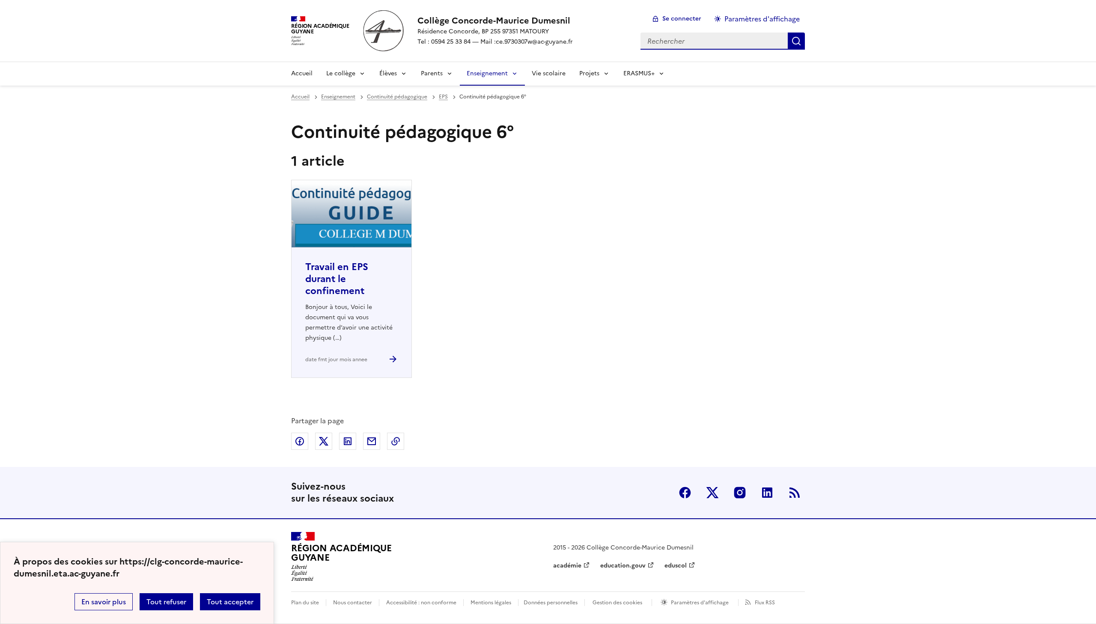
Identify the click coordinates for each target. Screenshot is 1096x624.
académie (567, 565)
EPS (443, 97)
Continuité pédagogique (397, 97)
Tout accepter (230, 602)
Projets (589, 73)
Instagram (740, 492)
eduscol (675, 565)
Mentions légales (491, 602)
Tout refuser (166, 602)
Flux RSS (765, 602)
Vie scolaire (549, 73)
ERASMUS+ (639, 73)
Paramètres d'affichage (762, 19)
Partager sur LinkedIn (347, 441)
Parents (432, 73)
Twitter (712, 492)
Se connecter (681, 18)
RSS (794, 492)
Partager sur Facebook (299, 441)
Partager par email (371, 441)
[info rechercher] (796, 41)
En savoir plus (103, 602)
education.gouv (623, 565)
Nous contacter (352, 602)
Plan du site (305, 602)
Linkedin (767, 492)
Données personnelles (551, 602)
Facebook (685, 492)
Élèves (388, 73)
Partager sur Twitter (323, 441)
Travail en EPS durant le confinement (336, 279)
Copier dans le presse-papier (395, 441)
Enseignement (487, 73)
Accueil (302, 73)
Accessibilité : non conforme (421, 602)
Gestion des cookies (617, 602)
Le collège (340, 73)
